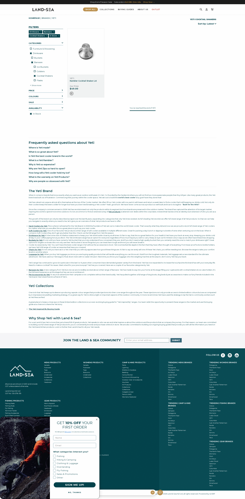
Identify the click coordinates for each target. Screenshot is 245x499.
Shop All (90, 9)
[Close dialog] (96, 419)
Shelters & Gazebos (129, 370)
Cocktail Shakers (44, 76)
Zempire (171, 411)
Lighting (125, 367)
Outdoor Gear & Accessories (132, 380)
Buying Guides (126, 9)
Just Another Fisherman (177, 385)
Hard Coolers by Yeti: (38, 226)
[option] (71, 93)
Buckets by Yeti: (36, 240)
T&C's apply (68, 432)
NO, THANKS (74, 492)
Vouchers (125, 382)
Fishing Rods (9, 406)
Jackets (47, 365)
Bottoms (47, 372)
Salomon (171, 377)
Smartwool (172, 397)
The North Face (173, 370)
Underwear (48, 375)
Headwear (48, 382)
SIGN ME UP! (74, 484)
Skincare (47, 415)
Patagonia (172, 367)
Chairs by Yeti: (35, 250)
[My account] (206, 9)
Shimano (212, 413)
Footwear (47, 367)
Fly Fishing (9, 408)
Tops (45, 370)
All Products (126, 385)
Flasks (40, 80)
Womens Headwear (129, 397)
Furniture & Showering (44, 49)
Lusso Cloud (172, 375)
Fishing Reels (10, 403)
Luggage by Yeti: (36, 254)
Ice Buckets (42, 67)
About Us (143, 9)
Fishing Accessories (12, 413)
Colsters (41, 71)
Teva (169, 399)
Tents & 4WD (127, 394)
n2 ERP (212, 494)
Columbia (171, 382)
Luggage (47, 413)
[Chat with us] (160, 492)
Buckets (38, 58)
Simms (170, 394)
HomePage (34, 18)
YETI (169, 380)
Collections (107, 9)
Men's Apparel (49, 403)
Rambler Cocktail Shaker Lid (83, 81)
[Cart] (212, 9)
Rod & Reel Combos (12, 415)
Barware (38, 62)
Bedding (125, 372)
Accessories (48, 377)
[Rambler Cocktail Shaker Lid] (86, 51)
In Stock (36, 114)
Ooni (211, 370)
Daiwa (170, 365)
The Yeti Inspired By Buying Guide (44, 309)
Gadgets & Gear (128, 392)
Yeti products (114, 212)
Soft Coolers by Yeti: (38, 231)
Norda (170, 387)
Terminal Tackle (11, 411)
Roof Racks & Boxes (51, 406)
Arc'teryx (171, 372)
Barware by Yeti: (36, 270)
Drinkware (37, 53)
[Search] (201, 9)
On (169, 392)
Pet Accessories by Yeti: (39, 275)
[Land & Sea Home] (43, 9)
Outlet (156, 9)
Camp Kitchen (127, 375)
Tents (124, 365)
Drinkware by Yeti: (37, 235)
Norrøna (171, 389)
